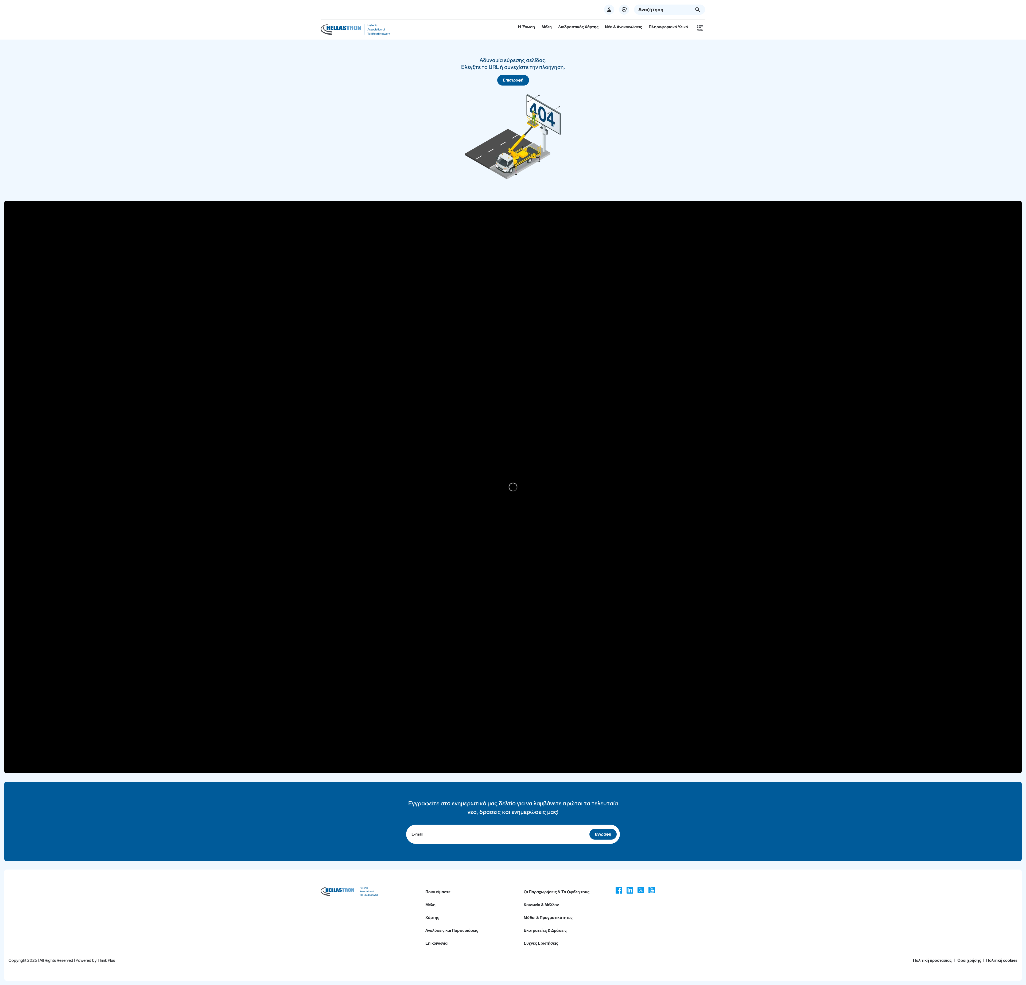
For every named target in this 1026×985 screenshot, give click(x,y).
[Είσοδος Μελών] (624, 9)
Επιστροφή (513, 80)
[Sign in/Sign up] (609, 9)
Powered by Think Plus (95, 960)
